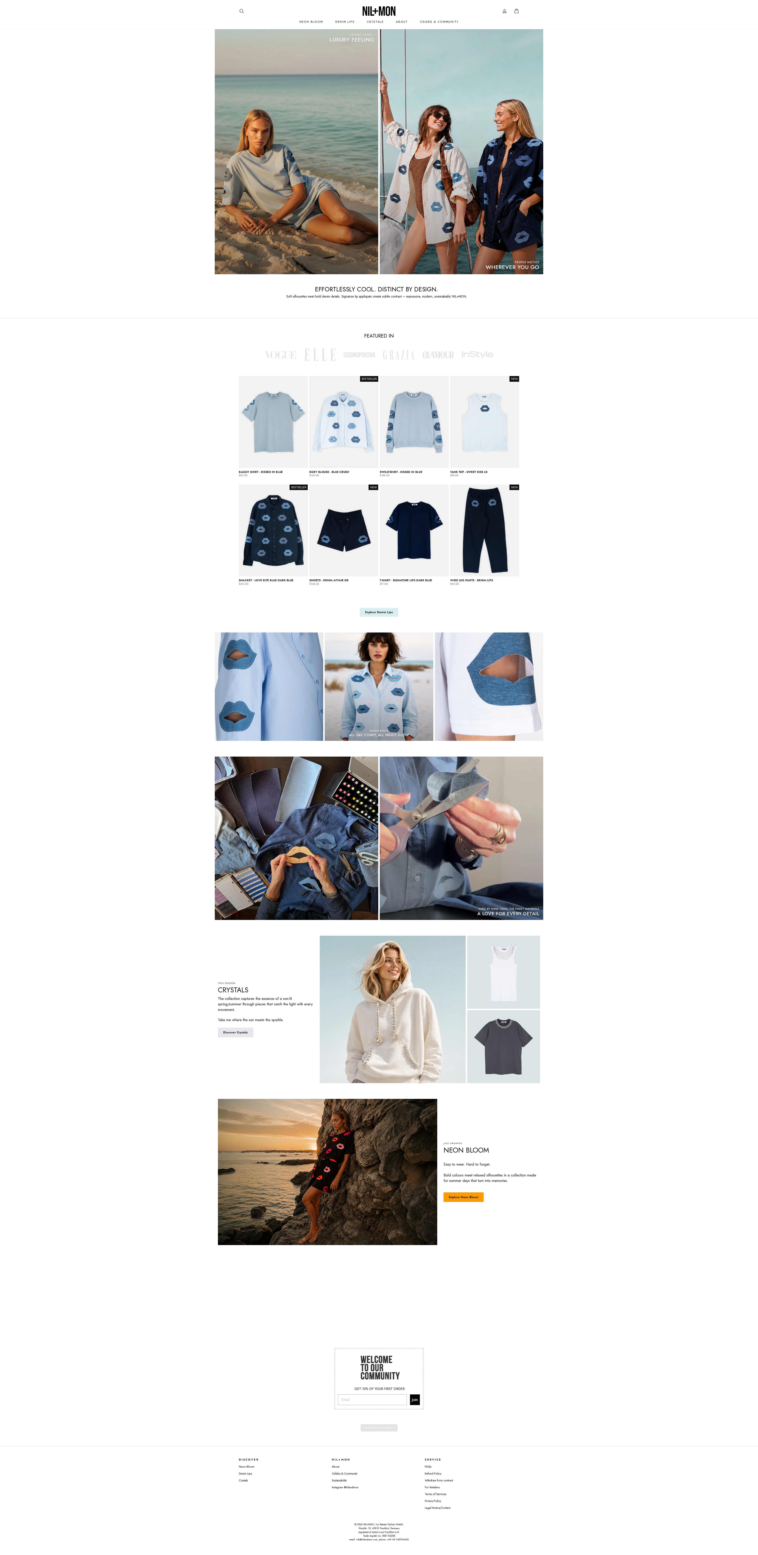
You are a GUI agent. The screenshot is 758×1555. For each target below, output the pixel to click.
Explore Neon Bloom (463, 1197)
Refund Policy (433, 1468)
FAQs (428, 1461)
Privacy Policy (433, 1495)
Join (415, 1393)
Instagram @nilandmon (345, 1481)
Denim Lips (245, 1468)
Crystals (243, 1474)
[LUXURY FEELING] (296, 151)
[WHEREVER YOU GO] (461, 151)
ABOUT (402, 22)
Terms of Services (435, 1488)
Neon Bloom (246, 1461)
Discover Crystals (235, 1032)
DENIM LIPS (345, 22)
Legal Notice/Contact (437, 1502)
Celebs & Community (344, 1468)
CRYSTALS (375, 22)
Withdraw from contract (439, 1474)
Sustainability (339, 1474)
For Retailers (432, 1481)
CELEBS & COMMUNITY (439, 22)
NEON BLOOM (311, 22)
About (335, 1461)
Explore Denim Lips (379, 612)
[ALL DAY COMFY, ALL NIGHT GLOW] (379, 686)
